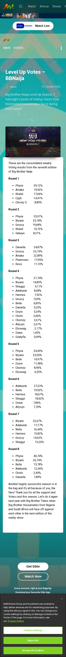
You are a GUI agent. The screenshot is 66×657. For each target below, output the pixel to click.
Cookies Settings (33, 630)
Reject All (33, 640)
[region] (33, 625)
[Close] (62, 599)
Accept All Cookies (33, 650)
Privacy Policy (16, 621)
